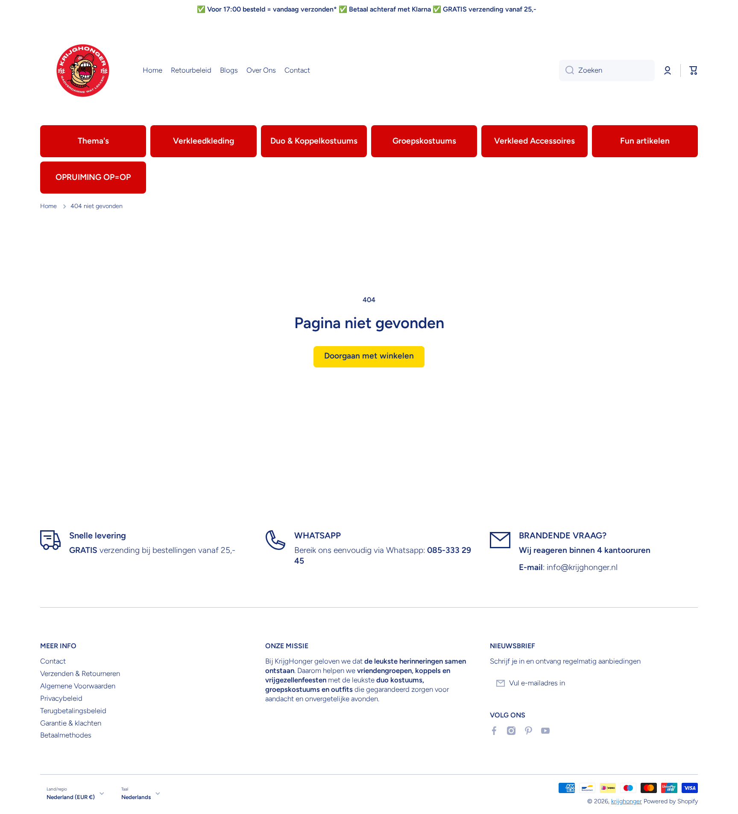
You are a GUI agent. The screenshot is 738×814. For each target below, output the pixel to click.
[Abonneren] (687, 683)
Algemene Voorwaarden (77, 686)
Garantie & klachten (70, 723)
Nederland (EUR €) (71, 796)
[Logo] (83, 70)
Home (48, 206)
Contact (53, 661)
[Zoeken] (566, 70)
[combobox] (607, 70)
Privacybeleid (61, 698)
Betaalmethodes (65, 735)
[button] (693, 70)
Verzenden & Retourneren (80, 673)
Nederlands (136, 796)
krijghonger (626, 801)
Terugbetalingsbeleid (73, 710)
